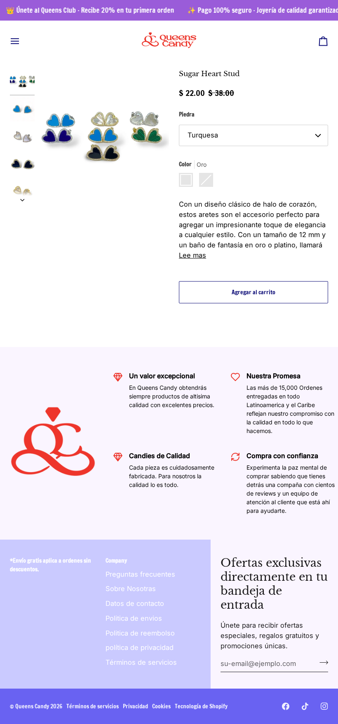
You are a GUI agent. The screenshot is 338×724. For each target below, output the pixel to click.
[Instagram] (324, 706)
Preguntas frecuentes (140, 574)
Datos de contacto (135, 603)
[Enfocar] (102, 136)
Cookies (161, 706)
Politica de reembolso (140, 633)
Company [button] (116, 560)
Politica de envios (134, 618)
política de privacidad (140, 647)
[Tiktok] (305, 706)
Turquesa (203, 135)
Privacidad (135, 706)
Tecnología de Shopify (201, 706)
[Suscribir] (321, 662)
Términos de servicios (141, 662)
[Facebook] (285, 706)
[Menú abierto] (22, 41)
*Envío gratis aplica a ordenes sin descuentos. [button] (50, 564)
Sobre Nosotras (131, 588)
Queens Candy (32, 706)
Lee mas (192, 255)
